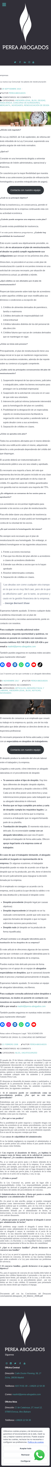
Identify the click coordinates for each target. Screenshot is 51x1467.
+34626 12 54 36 (37, 1386)
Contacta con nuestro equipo (25, 190)
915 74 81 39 (21, 1386)
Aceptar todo (25, 1448)
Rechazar (25, 1455)
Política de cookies (36, 1442)
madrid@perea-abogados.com (21, 646)
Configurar (25, 1461)
